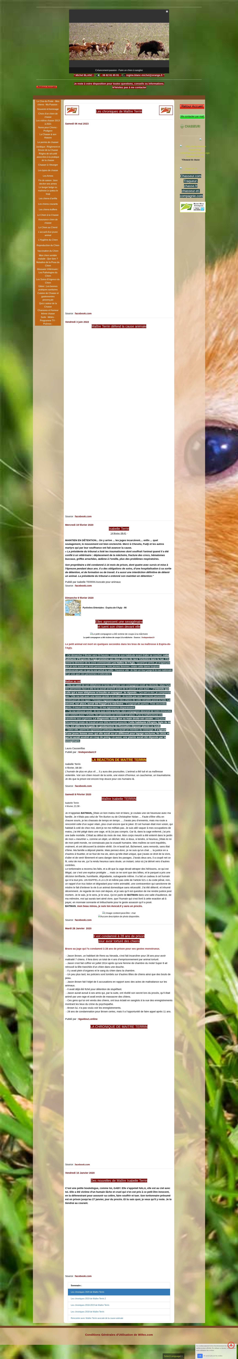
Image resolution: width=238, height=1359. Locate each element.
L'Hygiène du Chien (48, 240)
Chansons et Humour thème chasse (48, 312)
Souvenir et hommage (48, 109)
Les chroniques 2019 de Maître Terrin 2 (88, 1298)
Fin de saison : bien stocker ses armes (48, 182)
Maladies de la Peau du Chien (48, 264)
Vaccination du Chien (47, 251)
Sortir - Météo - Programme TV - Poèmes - (48, 320)
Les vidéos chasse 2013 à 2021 (48, 122)
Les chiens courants (48, 204)
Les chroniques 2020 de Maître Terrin (87, 1292)
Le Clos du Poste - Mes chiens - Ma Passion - (48, 103)
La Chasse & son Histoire (48, 136)
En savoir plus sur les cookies (213, 1356)
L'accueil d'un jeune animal (48, 233)
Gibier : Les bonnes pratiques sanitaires (48, 288)
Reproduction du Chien (48, 245)
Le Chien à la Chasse (48, 215)
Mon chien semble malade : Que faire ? (48, 257)
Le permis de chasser (47, 142)
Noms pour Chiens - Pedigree (48, 129)
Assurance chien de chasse (48, 221)
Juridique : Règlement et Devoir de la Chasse (48, 148)
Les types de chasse (48, 170)
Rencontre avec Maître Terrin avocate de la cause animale (97, 1318)
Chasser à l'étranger (48, 165)
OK (200, 1356)
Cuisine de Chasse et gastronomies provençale (48, 296)
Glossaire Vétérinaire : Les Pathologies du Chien (48, 272)
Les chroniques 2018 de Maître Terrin (87, 1311)
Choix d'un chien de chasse (48, 115)
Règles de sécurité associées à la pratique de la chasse (48, 156)
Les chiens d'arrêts (48, 198)
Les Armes (48, 176)
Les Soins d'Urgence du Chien (48, 281)
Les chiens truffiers (48, 209)
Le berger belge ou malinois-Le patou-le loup (48, 190)
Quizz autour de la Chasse (48, 305)
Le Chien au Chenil (47, 227)
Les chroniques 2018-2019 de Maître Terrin (90, 1305)
